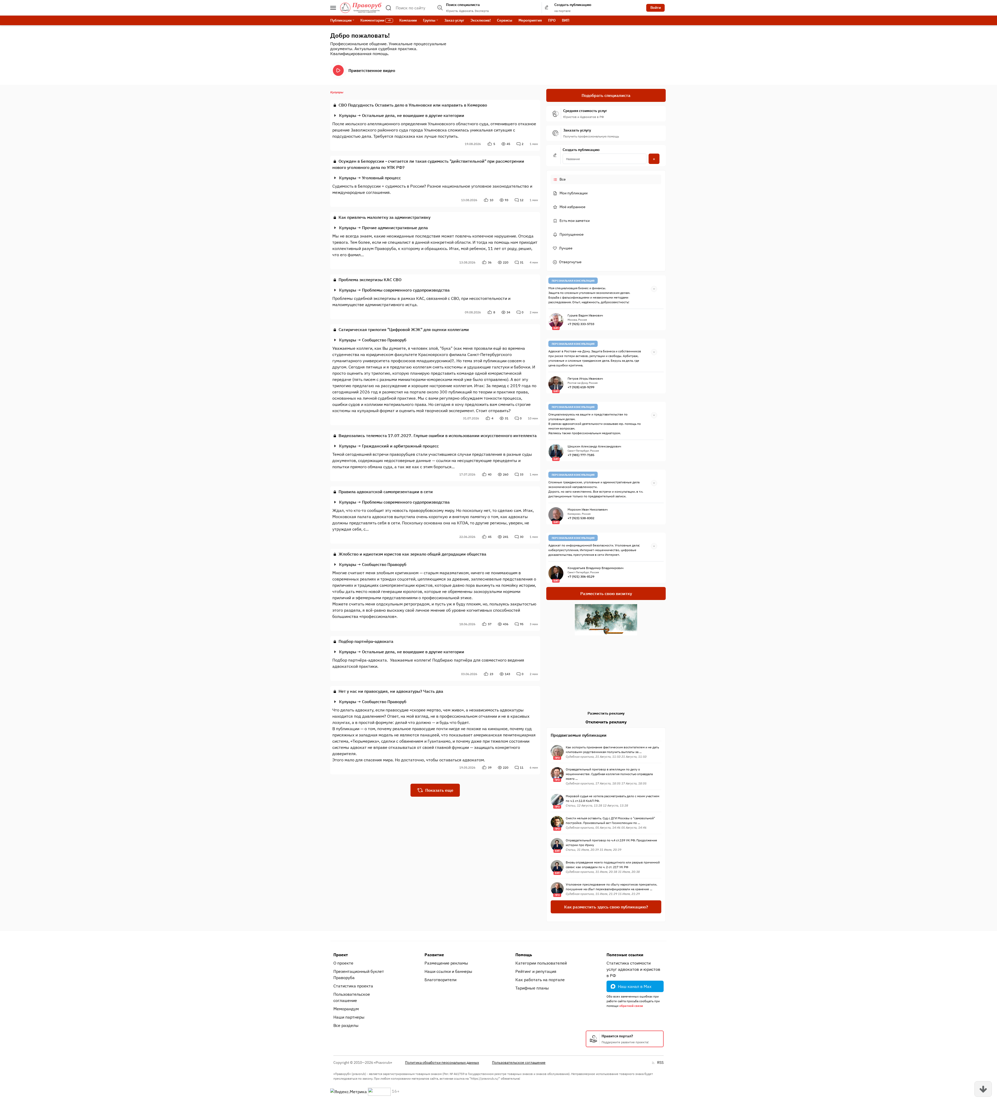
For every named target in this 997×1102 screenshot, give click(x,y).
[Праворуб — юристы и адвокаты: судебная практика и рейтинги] (361, 8)
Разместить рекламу (606, 713)
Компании (408, 20)
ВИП (565, 20)
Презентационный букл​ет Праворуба (358, 974)
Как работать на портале (540, 979)
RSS (660, 1062)
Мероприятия (530, 20)
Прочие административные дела (395, 227)
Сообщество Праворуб (384, 339)
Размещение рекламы (446, 963)
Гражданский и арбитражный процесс (400, 445)
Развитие (434, 954)
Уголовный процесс (381, 177)
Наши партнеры (349, 1017)
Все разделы (346, 1025)
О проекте (343, 963)
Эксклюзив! (480, 20)
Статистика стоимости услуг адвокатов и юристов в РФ (633, 969)
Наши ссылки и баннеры (448, 971)
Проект (340, 954)
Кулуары (347, 115)
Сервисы (504, 20)
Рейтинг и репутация (535, 971)
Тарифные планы (532, 988)
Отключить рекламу (606, 721)
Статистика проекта (353, 985)
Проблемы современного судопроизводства (406, 290)
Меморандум (346, 1008)
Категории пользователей (541, 963)
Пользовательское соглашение (351, 997)
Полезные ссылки (625, 954)
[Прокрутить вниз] (983, 1089)
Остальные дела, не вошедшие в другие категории (413, 115)
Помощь (523, 954)
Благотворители (440, 979)
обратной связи (631, 1006)
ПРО (552, 20)
